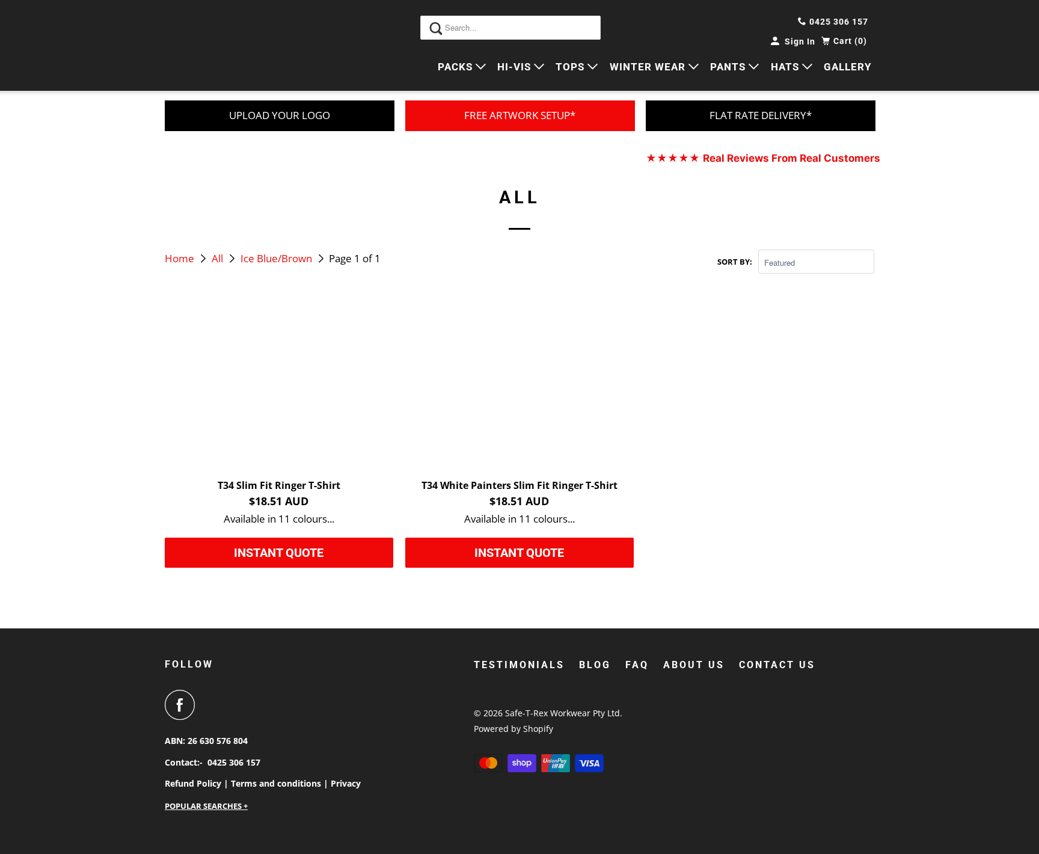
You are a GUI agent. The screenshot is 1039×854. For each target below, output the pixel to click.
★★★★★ (763, 158)
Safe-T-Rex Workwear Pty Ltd (562, 713)
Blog (595, 665)
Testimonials (519, 665)
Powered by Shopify (513, 728)
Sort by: (734, 261)
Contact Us (777, 665)
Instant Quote (278, 552)
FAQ (637, 665)
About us (694, 665)
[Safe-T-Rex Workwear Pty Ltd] (219, 45)
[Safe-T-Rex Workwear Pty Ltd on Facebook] (183, 705)
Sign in (800, 41)
